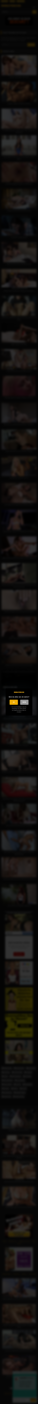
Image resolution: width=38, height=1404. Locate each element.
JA (14, 702)
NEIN (24, 702)
